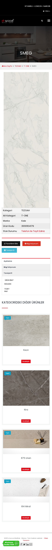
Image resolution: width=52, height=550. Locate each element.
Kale (23, 220)
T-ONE (26, 66)
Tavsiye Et (10, 250)
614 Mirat (26, 506)
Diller (47, 11)
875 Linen (26, 458)
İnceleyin (25, 361)
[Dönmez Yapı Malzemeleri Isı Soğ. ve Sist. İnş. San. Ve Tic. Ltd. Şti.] (8, 20)
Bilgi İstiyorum (32, 243)
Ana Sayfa (7, 66)
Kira (26, 409)
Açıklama (8, 261)
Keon (26, 350)
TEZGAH (18, 66)
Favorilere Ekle (12, 243)
